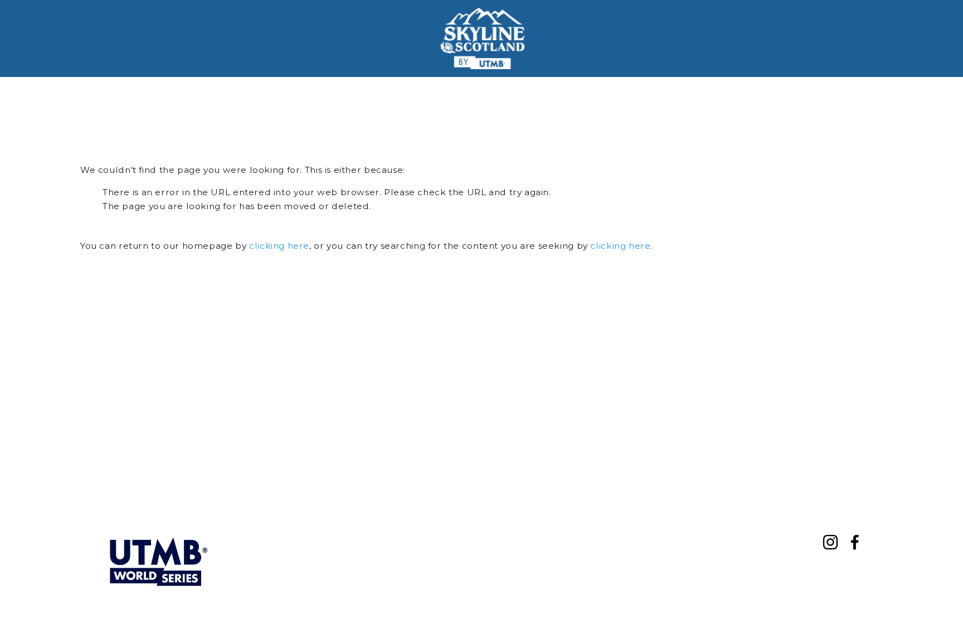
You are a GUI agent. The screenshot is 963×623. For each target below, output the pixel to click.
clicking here (279, 245)
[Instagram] (830, 542)
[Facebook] (855, 542)
